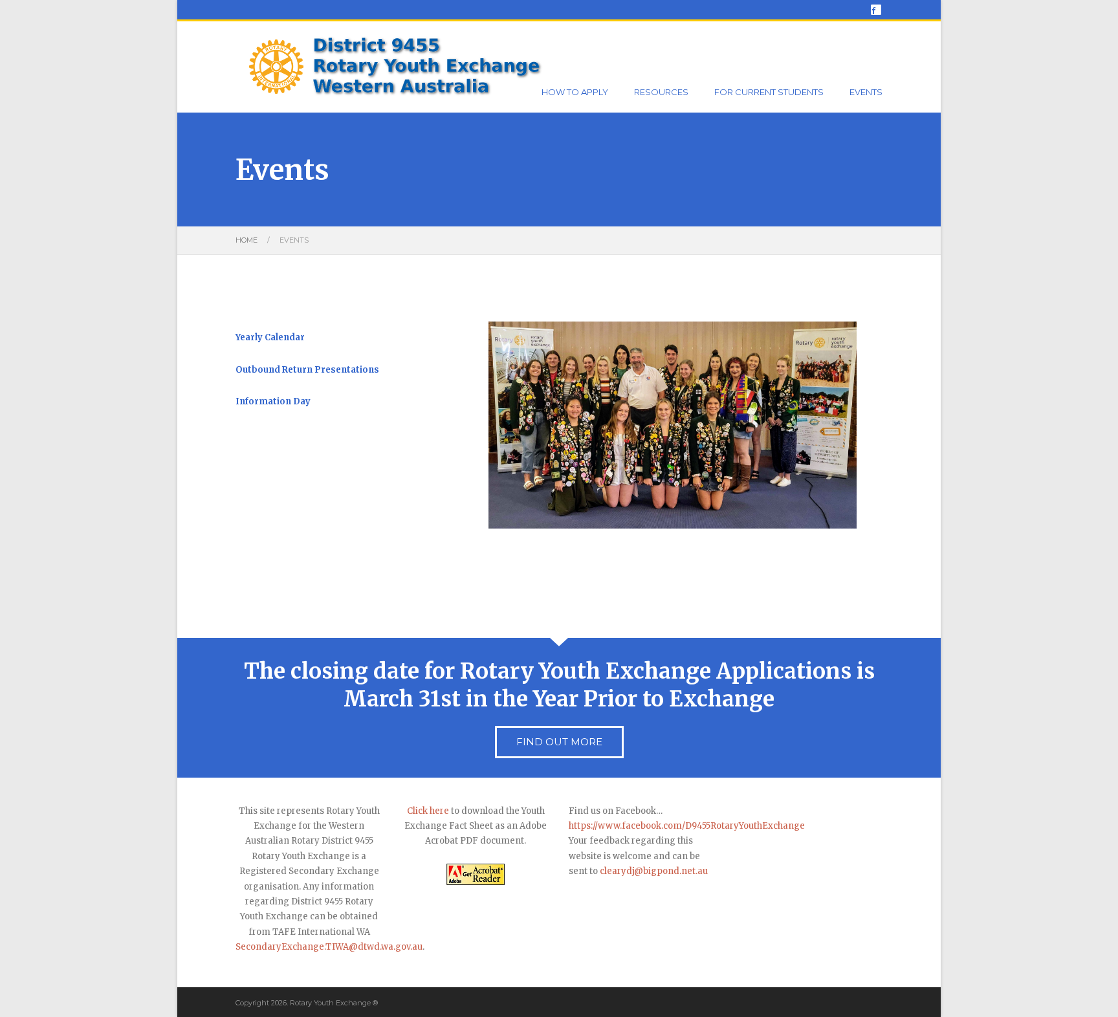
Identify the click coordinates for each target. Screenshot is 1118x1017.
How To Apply (575, 92)
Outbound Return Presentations (307, 369)
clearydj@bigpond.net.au (654, 871)
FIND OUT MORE (559, 742)
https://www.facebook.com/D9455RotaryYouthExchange (687, 825)
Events (865, 92)
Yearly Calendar (270, 337)
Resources (661, 92)
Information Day (273, 401)
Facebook (876, 9)
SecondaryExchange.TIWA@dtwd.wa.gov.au (329, 946)
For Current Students (769, 92)
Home (247, 240)
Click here (428, 810)
